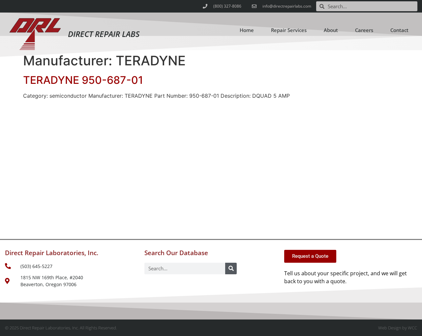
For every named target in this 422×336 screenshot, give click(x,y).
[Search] (231, 268)
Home (247, 30)
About (331, 30)
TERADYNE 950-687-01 (83, 80)
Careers (364, 30)
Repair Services (289, 30)
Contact (399, 30)
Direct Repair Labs (103, 33)
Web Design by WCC (397, 328)
